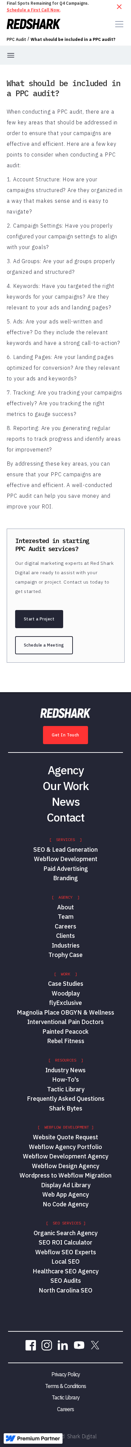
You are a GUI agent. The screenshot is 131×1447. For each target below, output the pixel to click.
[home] (33, 24)
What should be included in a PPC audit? (73, 39)
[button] (118, 24)
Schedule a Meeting (44, 645)
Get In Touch (65, 734)
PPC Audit (16, 39)
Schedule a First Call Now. (33, 9)
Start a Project (39, 618)
